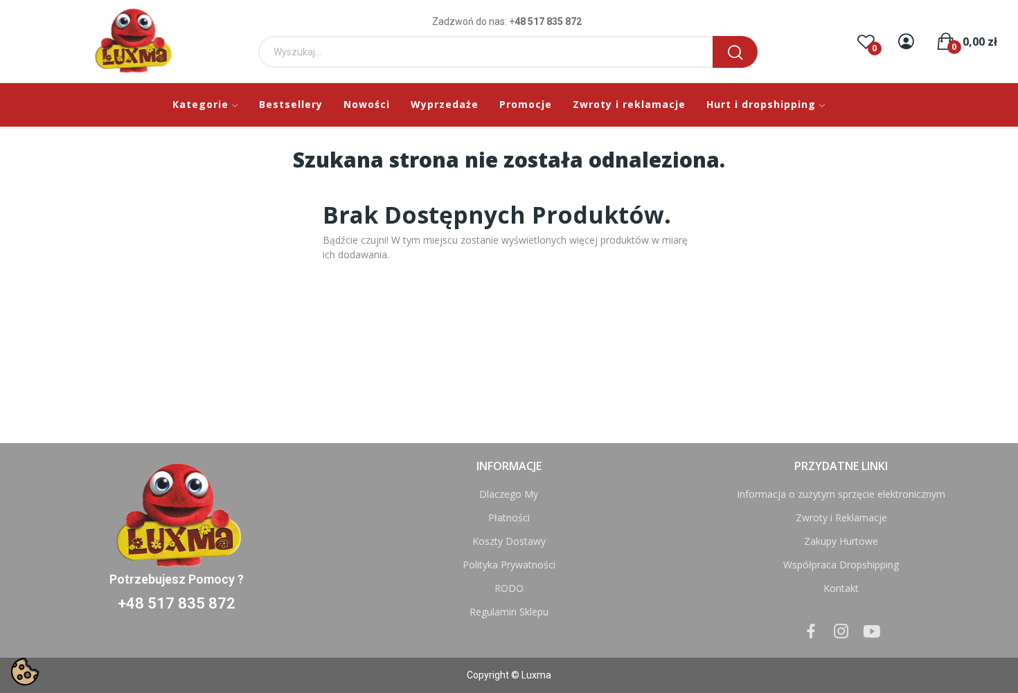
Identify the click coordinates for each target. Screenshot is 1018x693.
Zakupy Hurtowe (841, 541)
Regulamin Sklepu (509, 611)
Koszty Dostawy (509, 541)
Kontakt (841, 588)
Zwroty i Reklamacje (841, 517)
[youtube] (872, 631)
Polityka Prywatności (509, 564)
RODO (509, 588)
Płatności (509, 517)
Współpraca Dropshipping (841, 564)
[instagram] (841, 631)
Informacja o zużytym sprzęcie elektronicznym (841, 494)
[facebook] (811, 631)
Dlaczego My (508, 494)
